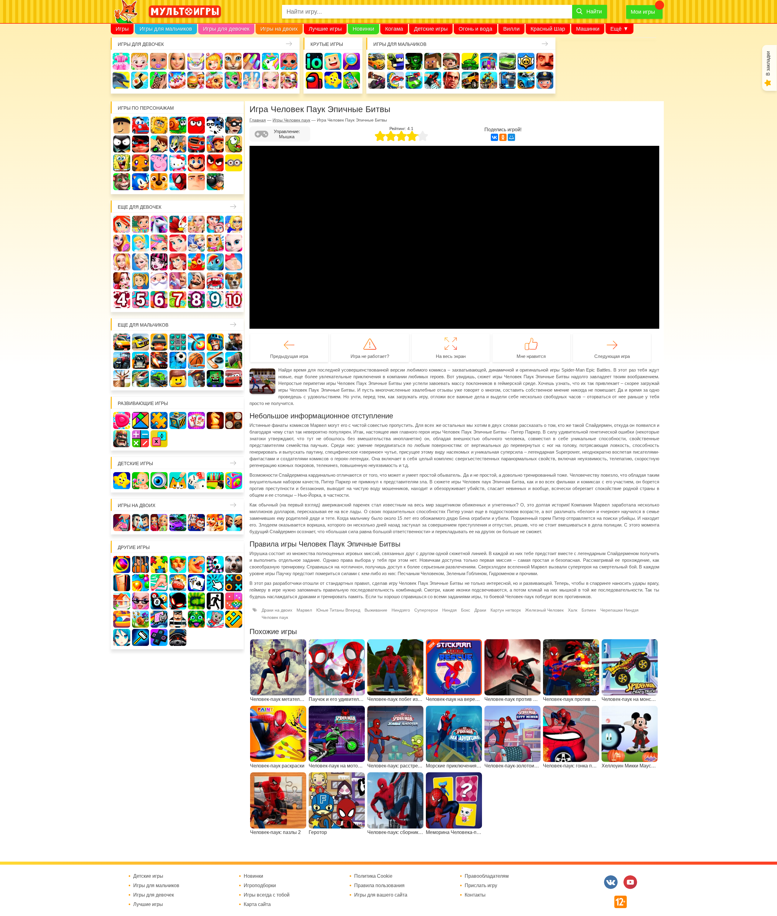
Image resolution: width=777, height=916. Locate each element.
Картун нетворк (505, 610)
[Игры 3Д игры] (177, 564)
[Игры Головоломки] (177, 420)
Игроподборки (260, 885)
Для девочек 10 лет (233, 299)
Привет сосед (544, 61)
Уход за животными (214, 80)
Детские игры (431, 29)
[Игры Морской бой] (177, 582)
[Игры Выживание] (233, 360)
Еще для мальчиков (143, 325)
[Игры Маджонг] (196, 420)
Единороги (270, 61)
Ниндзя (449, 610)
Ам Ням (233, 144)
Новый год (159, 280)
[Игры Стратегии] (121, 438)
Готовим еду (195, 80)
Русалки (177, 261)
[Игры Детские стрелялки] (215, 480)
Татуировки (158, 80)
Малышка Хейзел (139, 61)
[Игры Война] (159, 342)
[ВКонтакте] (494, 137)
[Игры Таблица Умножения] (159, 438)
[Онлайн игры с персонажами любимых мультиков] (185, 11)
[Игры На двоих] (121, 522)
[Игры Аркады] (159, 619)
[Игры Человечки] (177, 600)
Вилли (511, 29)
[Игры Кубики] (196, 480)
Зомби (413, 61)
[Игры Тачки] (233, 378)
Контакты (475, 895)
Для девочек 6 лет (159, 299)
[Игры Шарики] (140, 582)
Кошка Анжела (233, 243)
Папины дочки (140, 280)
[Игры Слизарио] (215, 564)
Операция (251, 80)
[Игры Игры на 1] (159, 582)
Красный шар (196, 125)
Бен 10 (159, 144)
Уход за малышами (158, 61)
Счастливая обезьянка (140, 162)
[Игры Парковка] (121, 342)
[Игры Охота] (121, 378)
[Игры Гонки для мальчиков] (140, 342)
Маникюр (251, 61)
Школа (140, 224)
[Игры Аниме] (121, 637)
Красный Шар (548, 29)
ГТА (451, 80)
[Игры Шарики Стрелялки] (121, 564)
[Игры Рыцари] (215, 342)
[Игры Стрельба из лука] (196, 342)
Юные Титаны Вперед (338, 610)
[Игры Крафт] (177, 342)
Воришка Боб (233, 125)
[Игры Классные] (140, 600)
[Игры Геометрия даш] (233, 619)
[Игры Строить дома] (121, 600)
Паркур (432, 80)
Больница (233, 224)
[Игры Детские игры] (121, 480)
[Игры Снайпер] (233, 342)
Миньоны (233, 162)
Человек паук (177, 181)
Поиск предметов (351, 61)
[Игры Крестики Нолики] (233, 582)
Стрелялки (395, 61)
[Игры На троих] (159, 564)
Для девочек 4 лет (121, 299)
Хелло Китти (177, 162)
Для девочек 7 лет (177, 299)
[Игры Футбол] (177, 360)
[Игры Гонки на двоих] (177, 522)
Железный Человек (544, 610)
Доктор (214, 61)
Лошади (159, 224)
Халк (572, 610)
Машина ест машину (395, 80)
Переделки (177, 280)
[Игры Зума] (196, 619)
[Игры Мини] (233, 600)
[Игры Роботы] (196, 378)
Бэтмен (589, 610)
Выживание (376, 610)
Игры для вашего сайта (380, 895)
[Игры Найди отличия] (159, 480)
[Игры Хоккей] (215, 360)
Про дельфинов (121, 80)
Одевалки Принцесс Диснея (121, 280)
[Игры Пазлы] (159, 420)
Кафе (196, 243)
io (314, 61)
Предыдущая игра (289, 356)
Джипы (470, 80)
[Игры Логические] (140, 420)
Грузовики (507, 80)
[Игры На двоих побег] (196, 522)
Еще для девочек (139, 207)
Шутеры (376, 80)
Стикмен (121, 144)
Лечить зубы (215, 280)
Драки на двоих (277, 610)
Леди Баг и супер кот (140, 144)
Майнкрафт (432, 61)
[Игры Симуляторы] (177, 637)
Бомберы (215, 181)
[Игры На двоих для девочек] (159, 522)
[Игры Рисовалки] (177, 480)
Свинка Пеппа (159, 162)
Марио (196, 162)
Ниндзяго (401, 610)
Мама (215, 224)
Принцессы (140, 243)
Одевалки (121, 61)
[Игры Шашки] (233, 420)
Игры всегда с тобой (267, 895)
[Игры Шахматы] (215, 420)
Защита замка (488, 61)
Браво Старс (525, 61)
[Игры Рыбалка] (140, 378)
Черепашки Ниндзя (619, 610)
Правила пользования (379, 885)
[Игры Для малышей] (140, 480)
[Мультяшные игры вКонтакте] (611, 882)
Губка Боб (121, 162)
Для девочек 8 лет (196, 299)
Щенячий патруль (159, 181)
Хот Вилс (525, 80)
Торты (176, 80)
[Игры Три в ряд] (121, 420)
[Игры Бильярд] (159, 600)
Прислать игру (481, 885)
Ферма (196, 261)
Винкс (121, 224)
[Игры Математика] (140, 438)
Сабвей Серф (215, 144)
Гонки (376, 61)
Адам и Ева (159, 125)
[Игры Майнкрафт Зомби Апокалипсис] (215, 378)
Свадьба (121, 261)
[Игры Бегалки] (215, 619)
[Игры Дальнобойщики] (140, 360)
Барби (176, 61)
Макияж (270, 80)
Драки (480, 610)
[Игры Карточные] (196, 582)
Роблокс (121, 125)
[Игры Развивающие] (233, 480)
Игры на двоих (279, 29)
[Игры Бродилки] (140, 619)
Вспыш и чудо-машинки (196, 144)
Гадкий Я (196, 181)
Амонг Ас (314, 80)
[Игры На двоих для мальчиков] (140, 522)
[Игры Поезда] (159, 378)
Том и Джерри (177, 144)
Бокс (465, 610)
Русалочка (177, 243)
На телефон (351, 80)
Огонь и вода (475, 29)
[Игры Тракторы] (121, 360)
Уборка (195, 61)
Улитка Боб (177, 125)
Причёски (121, 243)
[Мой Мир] (511, 137)
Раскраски (177, 224)
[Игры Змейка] (196, 600)
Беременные (233, 261)
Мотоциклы (488, 80)
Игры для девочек (226, 29)
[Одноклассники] (503, 137)
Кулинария (139, 80)
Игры (122, 29)
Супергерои (426, 610)
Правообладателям (487, 876)
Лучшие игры (325, 29)
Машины (507, 61)
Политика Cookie (373, 876)
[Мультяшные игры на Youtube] (630, 882)
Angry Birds (215, 162)
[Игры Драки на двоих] (233, 522)
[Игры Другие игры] (159, 637)
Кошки (233, 61)
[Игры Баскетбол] (196, 360)
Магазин (215, 243)
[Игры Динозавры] (196, 564)
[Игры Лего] (177, 378)
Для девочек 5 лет (140, 299)
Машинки (587, 29)
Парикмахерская (159, 243)
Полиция (544, 80)
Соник (140, 181)
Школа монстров (159, 261)
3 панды (215, 125)
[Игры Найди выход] (121, 582)
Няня (196, 224)
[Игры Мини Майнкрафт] (140, 637)
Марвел (304, 610)
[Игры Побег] (140, 564)
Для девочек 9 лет (215, 299)
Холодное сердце (140, 261)
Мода (288, 80)
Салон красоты (233, 80)
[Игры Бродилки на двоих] (215, 522)
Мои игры (643, 12)
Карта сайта (257, 904)
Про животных (233, 280)
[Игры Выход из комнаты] (215, 600)
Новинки (363, 29)
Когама (394, 29)
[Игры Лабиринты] (121, 619)
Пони (215, 261)
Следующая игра (612, 356)
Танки (470, 61)
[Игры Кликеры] (215, 582)
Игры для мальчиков (166, 29)
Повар (196, 280)
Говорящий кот (121, 181)
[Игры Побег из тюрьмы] (177, 619)
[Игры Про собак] (233, 564)
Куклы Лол (288, 61)
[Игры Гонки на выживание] (159, 360)
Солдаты (451, 61)
